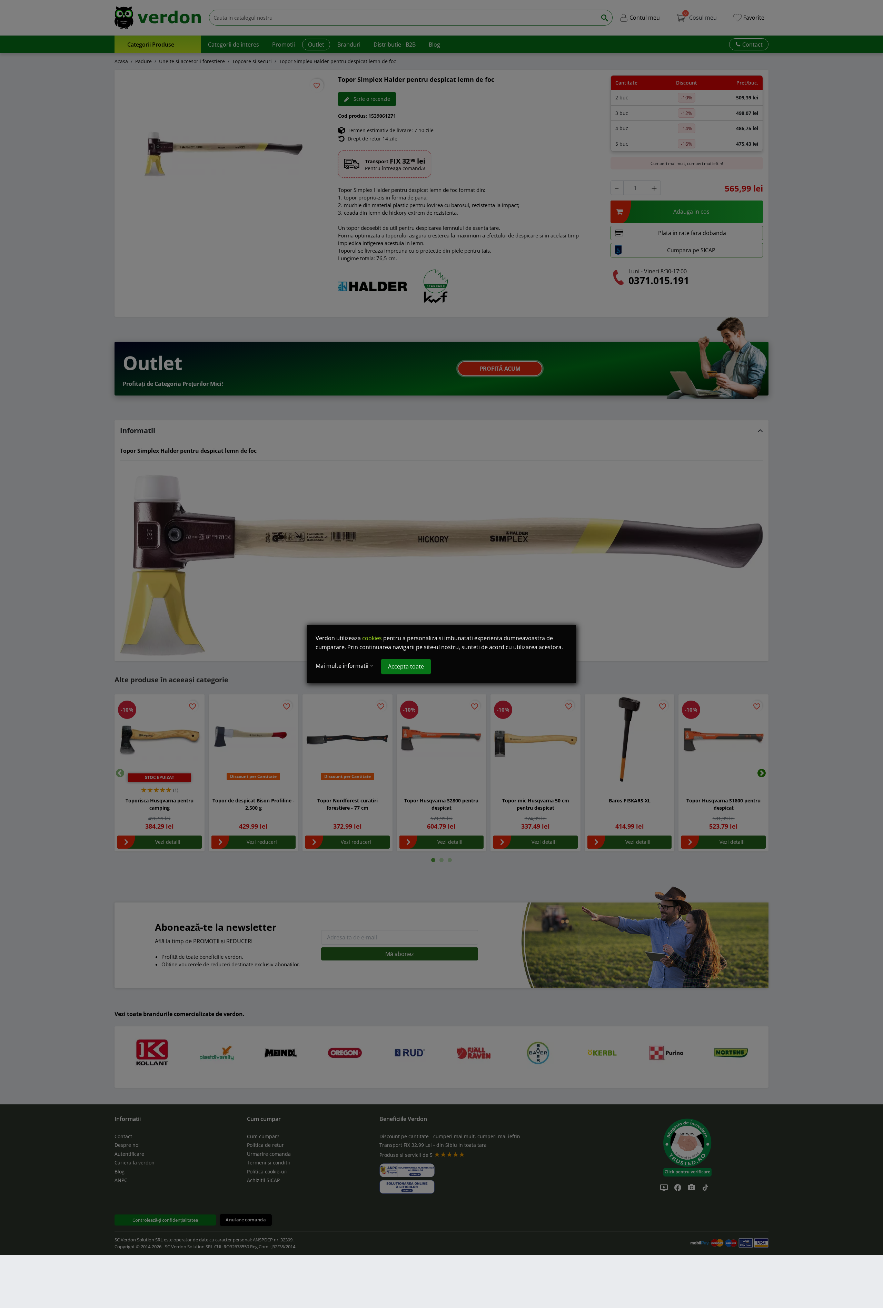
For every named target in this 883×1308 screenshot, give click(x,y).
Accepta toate (406, 666)
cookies (372, 638)
